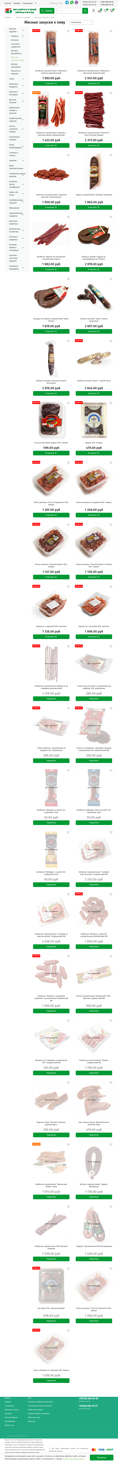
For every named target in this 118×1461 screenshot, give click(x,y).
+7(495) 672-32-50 (89, 5)
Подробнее (51, 699)
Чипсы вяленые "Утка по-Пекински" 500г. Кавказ (94, 1309)
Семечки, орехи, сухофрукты (14, 184)
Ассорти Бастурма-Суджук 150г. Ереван (51, 443)
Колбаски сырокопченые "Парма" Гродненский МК (94, 1061)
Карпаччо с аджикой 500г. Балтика (51, 626)
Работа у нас (9, 1425)
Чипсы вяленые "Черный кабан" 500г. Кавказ (51, 565)
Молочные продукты (13, 85)
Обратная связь (34, 1417)
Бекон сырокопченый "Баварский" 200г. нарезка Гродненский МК (94, 997)
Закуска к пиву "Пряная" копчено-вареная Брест (51, 1123)
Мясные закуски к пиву (17, 58)
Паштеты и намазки (16, 72)
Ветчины (15, 40)
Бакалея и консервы (13, 93)
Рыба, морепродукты (15, 146)
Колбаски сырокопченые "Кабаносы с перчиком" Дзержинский (94, 72)
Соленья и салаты (13, 154)
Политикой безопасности (73, 1459)
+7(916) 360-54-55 (89, 2)
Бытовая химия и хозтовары (14, 247)
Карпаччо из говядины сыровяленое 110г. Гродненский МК (51, 1061)
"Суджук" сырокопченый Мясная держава (94, 1246)
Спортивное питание (14, 138)
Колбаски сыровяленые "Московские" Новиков (51, 1247)
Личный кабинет (11, 1417)
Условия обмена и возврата (39, 1414)
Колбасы (15, 36)
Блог (29, 1398)
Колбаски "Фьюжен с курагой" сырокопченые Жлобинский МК (94, 935)
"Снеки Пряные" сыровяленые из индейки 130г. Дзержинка (51, 749)
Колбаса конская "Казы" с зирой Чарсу (94, 381)
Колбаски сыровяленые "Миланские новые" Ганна (51, 1185)
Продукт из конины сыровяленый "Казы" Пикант (51, 320)
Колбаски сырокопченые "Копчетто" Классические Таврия (94, 134)
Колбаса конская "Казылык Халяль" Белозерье (51, 382)
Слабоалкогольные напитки (15, 175)
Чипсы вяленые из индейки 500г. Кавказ (94, 502)
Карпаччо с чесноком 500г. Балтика (93, 626)
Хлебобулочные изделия (15, 201)
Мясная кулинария (16, 65)
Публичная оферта (35, 1410)
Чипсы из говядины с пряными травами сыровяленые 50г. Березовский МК (93, 749)
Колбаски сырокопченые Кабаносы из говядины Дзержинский (51, 687)
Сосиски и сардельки (15, 45)
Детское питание (12, 101)
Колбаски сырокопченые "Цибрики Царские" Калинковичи (51, 196)
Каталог (8, 3)
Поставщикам (10, 1421)
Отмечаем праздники (14, 267)
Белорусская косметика (14, 230)
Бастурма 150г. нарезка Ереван (51, 1308)
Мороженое (14, 208)
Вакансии (31, 1421)
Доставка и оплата (12, 1410)
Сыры (11, 79)
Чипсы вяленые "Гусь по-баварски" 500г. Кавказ (51, 503)
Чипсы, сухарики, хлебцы (13, 129)
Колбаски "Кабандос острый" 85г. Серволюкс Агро (51, 811)
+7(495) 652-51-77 (88, 1406)
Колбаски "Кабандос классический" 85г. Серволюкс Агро (94, 811)
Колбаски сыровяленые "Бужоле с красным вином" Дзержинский (51, 134)
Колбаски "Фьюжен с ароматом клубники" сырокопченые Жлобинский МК (51, 998)
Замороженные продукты (15, 214)
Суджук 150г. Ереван (94, 443)
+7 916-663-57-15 (106, 5)
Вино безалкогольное (16, 167)
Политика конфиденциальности (40, 1402)
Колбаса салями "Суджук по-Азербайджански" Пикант (94, 258)
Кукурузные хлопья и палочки (14, 110)
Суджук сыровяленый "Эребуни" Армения (94, 195)
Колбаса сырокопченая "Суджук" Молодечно (94, 1185)
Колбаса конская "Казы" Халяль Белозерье (94, 320)
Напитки (13, 160)
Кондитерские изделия (15, 119)
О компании (27, 3)
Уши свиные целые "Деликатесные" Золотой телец (93, 1123)
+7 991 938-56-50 (106, 2)
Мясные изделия (23, 17)
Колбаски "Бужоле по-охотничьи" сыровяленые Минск (51, 258)
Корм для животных (13, 222)
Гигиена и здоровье (13, 238)
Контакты (8, 1414)
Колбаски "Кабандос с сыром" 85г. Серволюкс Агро (51, 873)
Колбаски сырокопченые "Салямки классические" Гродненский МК (94, 873)
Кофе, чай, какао (13, 193)
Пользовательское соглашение (40, 1406)
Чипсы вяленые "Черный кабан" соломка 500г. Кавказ (94, 565)
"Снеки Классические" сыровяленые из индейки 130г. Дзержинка (94, 687)
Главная (16, 3)
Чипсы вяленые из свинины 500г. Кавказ (51, 1370)
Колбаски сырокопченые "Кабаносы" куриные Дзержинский (51, 72)
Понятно (101, 1457)
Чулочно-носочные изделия (13, 258)
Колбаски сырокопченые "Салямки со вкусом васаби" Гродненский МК (51, 935)
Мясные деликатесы (16, 52)
